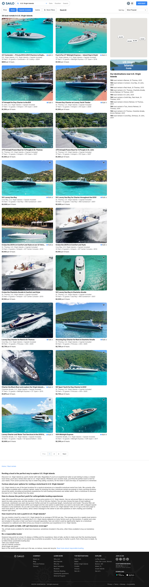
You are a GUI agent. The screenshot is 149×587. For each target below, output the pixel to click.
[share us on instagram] (124, 559)
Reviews (56, 569)
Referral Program (59, 576)
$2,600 (130, 41)
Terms (116, 584)
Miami (76, 561)
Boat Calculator (59, 566)
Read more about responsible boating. (70, 548)
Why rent (57, 559)
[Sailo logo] (23, 556)
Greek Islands (99, 569)
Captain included (25, 10)
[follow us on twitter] (117, 559)
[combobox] (33, 3)
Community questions (61, 573)
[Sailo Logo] (8, 3)
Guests (65, 3)
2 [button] (54, 454)
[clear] (46, 3)
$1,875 (121, 37)
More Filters (51, 10)
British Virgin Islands (81, 564)
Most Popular (132, 10)
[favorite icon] (49, 20)
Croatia (76, 566)
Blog (34, 561)
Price (5, 10)
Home (4, 466)
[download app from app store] (130, 575)
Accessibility (131, 584)
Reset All (63, 10)
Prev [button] (44, 454)
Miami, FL (98, 566)
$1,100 (142, 39)
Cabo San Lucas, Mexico (103, 561)
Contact (35, 566)
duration (58, 3)
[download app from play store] (120, 575)
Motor (13, 10)
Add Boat (142, 3)
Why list (56, 564)
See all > (77, 571)
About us (36, 559)
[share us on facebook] (120, 559)
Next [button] (64, 454)
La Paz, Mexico (100, 559)
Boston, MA (99, 564)
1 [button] (49, 454)
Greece (76, 569)
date (50, 3)
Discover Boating (59, 571)
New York (77, 559)
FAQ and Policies (38, 564)
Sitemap (122, 584)
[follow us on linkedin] (127, 559)
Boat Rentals (58, 561)
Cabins (37, 10)
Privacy (110, 584)
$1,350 (135, 40)
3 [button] (58, 454)
